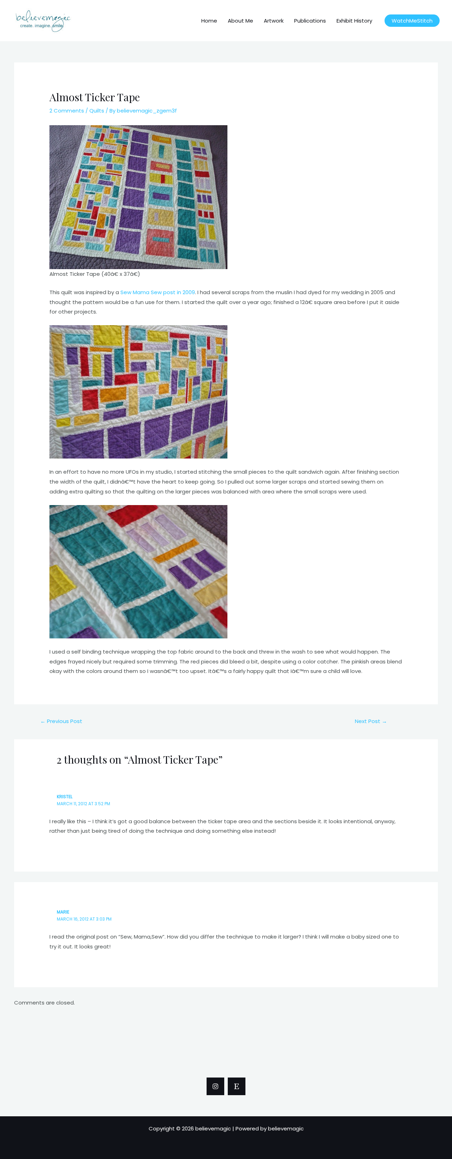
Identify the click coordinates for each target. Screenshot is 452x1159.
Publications (310, 20)
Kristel (64, 797)
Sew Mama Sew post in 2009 (157, 292)
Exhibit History (354, 20)
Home (209, 20)
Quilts (96, 110)
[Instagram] (215, 1086)
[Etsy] (236, 1086)
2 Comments (66, 110)
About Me (240, 20)
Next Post (371, 721)
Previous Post (61, 721)
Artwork (274, 20)
